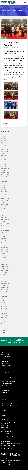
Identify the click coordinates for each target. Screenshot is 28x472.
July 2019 (3, 298)
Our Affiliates (5, 368)
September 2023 (5, 204)
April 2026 (3, 140)
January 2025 (4, 170)
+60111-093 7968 (9, 435)
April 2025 (3, 164)
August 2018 (4, 317)
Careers (3, 413)
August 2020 (4, 272)
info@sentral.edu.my (10, 436)
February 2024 (5, 194)
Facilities (4, 399)
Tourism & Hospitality (7, 383)
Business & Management (8, 377)
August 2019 (4, 296)
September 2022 (5, 230)
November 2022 (5, 225)
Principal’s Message (6, 363)
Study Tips (4, 401)
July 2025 (3, 157)
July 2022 (3, 234)
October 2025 (4, 153)
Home (2, 352)
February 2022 (5, 245)
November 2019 (5, 289)
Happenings (4, 410)
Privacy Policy (4, 466)
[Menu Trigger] (25, 2)
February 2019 (5, 309)
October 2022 (4, 228)
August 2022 (4, 232)
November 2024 (5, 174)
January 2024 (4, 196)
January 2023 (4, 221)
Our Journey (5, 361)
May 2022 (3, 238)
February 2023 (5, 219)
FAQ (3, 359)
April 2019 (3, 304)
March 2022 (4, 243)
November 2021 (5, 251)
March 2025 (4, 166)
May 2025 (3, 162)
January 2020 (4, 285)
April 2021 (3, 262)
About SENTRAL (5, 354)
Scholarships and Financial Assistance (11, 405)
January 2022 (4, 247)
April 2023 (3, 215)
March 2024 (4, 191)
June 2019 (4, 300)
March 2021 (4, 264)
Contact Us (4, 415)
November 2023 (5, 200)
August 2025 (4, 155)
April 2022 (3, 240)
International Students (7, 403)
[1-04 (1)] (11, 86)
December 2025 (5, 149)
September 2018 (5, 315)
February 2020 (5, 283)
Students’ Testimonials (7, 385)
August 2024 (4, 181)
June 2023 (4, 211)
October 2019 (4, 291)
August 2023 (4, 206)
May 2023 (3, 213)
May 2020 (3, 279)
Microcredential (5, 390)
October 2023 (4, 202)
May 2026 (3, 138)
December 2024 (5, 172)
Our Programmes (5, 372)
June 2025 (4, 159)
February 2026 (5, 145)
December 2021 (5, 249)
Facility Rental (5, 388)
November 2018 (5, 311)
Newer (21, 123)
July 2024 (3, 183)
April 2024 (3, 189)
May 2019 (3, 302)
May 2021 (3, 260)
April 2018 (3, 326)
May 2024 (3, 187)
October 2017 (4, 332)
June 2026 (4, 136)
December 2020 (5, 266)
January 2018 (4, 330)
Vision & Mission (6, 365)
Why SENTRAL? (6, 356)
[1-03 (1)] (11, 95)
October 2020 (4, 268)
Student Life (4, 392)
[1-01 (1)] (11, 115)
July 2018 (3, 319)
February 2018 (5, 328)
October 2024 (4, 176)
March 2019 (4, 306)
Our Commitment (6, 370)
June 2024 (4, 185)
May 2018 (3, 323)
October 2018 (4, 313)
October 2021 (4, 253)
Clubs (3, 397)
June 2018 (4, 321)
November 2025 (5, 151)
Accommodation (6, 394)
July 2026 (3, 134)
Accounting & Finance (7, 374)
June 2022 (4, 236)
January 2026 (4, 147)
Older (7, 123)
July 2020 (3, 274)
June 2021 (4, 257)
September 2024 (5, 179)
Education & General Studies (8, 381)
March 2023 (4, 217)
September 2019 (5, 294)
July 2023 (3, 208)
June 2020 (4, 277)
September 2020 (5, 270)
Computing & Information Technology (10, 379)
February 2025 (5, 168)
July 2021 (3, 255)
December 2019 (5, 287)
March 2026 (4, 142)
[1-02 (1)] (11, 105)
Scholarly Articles (6, 408)
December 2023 (5, 198)
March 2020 (4, 281)
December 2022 (5, 223)
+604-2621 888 (19, 342)
